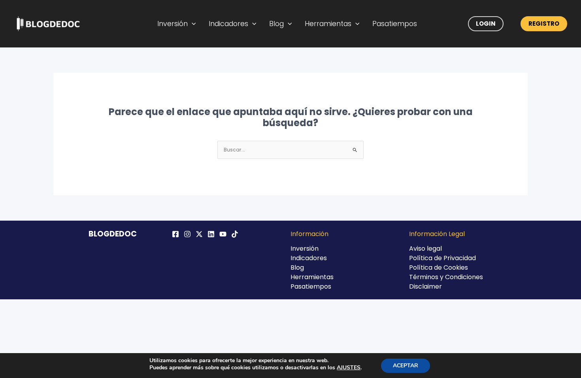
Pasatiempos (394, 23)
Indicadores (228, 23)
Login (486, 23)
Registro (543, 23)
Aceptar (405, 365)
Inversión (172, 23)
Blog (276, 23)
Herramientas (328, 23)
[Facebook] (175, 234)
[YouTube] (222, 234)
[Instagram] (187, 234)
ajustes (348, 367)
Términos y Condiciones (446, 277)
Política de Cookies (438, 267)
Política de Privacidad (442, 258)
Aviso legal (425, 248)
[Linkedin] (211, 234)
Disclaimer (425, 286)
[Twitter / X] (199, 234)
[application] (192, 24)
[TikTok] (234, 234)
